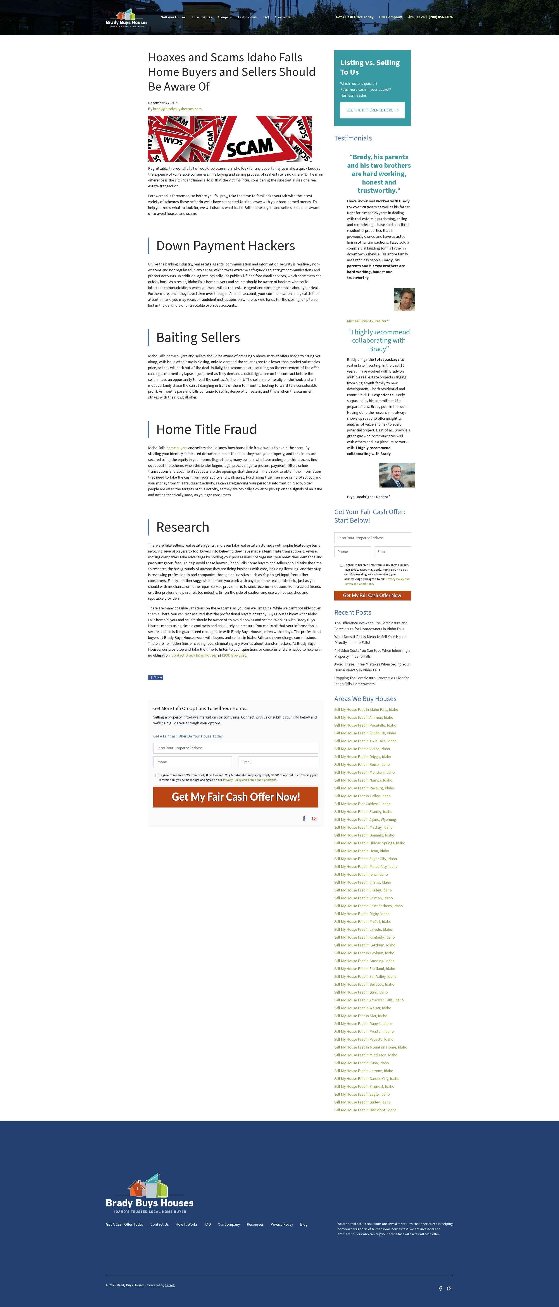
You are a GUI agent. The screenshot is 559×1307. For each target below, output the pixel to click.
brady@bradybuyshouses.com (177, 109)
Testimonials (247, 17)
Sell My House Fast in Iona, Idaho (361, 874)
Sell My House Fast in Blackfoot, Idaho (365, 1110)
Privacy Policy (282, 1224)
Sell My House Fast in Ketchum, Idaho (364, 945)
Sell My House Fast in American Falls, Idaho (369, 1000)
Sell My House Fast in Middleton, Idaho (365, 1055)
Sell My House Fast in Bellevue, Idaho (364, 984)
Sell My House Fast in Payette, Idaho (363, 1039)
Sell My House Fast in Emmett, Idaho (364, 1086)
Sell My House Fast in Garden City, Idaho (366, 1078)
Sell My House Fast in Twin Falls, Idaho (365, 741)
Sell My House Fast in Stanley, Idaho (363, 811)
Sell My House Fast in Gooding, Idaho (364, 961)
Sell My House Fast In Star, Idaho (360, 1016)
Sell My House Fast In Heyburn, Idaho (364, 953)
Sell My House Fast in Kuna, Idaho (361, 1063)
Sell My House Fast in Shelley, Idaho (363, 890)
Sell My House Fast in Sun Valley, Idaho (365, 976)
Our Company (390, 17)
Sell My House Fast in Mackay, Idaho (363, 827)
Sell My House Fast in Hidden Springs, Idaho (369, 843)
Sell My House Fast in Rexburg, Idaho (364, 788)
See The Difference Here (370, 110)
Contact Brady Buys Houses (194, 655)
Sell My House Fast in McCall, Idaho (362, 921)
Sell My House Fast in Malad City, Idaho (366, 866)
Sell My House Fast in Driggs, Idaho (362, 757)
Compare (225, 17)
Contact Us (283, 17)
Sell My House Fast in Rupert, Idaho (363, 1023)
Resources (255, 1224)
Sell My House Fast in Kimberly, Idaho (364, 937)
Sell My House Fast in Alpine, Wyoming (365, 819)
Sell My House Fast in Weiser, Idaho (362, 1008)
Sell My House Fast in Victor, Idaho (362, 749)
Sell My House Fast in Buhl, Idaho (361, 992)
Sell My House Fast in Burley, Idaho (362, 1102)
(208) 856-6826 (441, 17)
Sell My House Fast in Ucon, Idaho (361, 851)
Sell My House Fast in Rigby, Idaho (362, 914)
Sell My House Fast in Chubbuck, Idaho (365, 733)
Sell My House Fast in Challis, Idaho (362, 882)
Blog (304, 1224)
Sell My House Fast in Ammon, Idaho (363, 717)
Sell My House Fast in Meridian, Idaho (364, 772)
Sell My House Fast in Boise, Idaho (362, 764)
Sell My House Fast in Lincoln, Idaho (363, 929)
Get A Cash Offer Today (355, 17)
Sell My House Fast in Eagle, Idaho (362, 1094)
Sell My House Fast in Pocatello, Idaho (365, 725)
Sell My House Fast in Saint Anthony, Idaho (368, 906)
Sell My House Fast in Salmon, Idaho (363, 898)
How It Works (202, 17)
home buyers (176, 448)
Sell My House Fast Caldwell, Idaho (362, 804)
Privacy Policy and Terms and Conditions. (250, 780)
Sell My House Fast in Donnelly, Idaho (364, 835)
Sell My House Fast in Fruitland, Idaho (364, 969)
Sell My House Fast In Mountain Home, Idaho (370, 1047)
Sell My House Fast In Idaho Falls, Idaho (366, 709)
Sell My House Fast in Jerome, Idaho (363, 1071)
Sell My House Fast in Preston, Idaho (364, 1031)
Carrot (170, 1285)
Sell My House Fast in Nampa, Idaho (363, 780)
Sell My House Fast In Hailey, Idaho (362, 796)
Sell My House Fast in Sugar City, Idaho (365, 859)
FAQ (266, 17)
